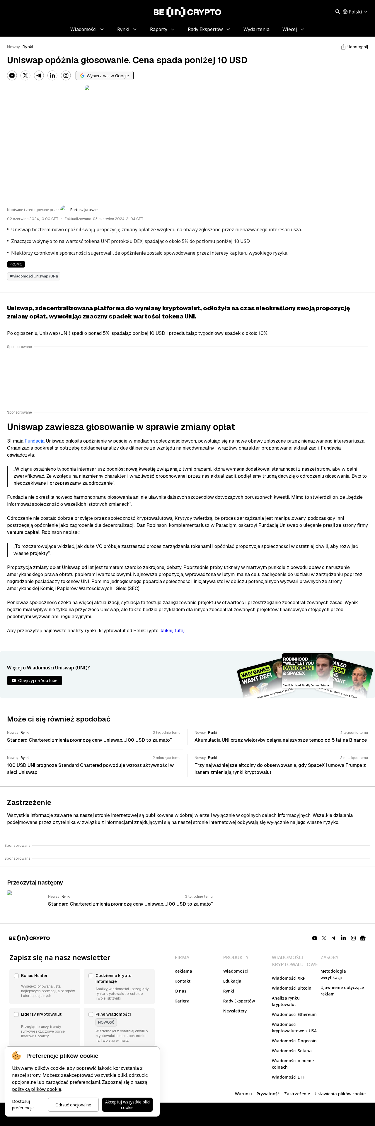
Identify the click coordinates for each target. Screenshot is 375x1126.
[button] (44, 986)
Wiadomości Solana (292, 1050)
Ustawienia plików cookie (340, 1093)
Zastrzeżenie (297, 1093)
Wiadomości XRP (288, 978)
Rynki (28, 46)
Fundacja (35, 441)
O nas (180, 991)
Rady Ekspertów (239, 1001)
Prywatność (268, 1093)
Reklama (183, 971)
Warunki (243, 1093)
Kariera (182, 1001)
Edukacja (232, 981)
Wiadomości (235, 971)
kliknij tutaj (173, 631)
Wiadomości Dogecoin (294, 1040)
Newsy (13, 46)
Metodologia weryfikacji (333, 974)
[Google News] (363, 938)
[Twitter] (25, 75)
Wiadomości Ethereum (294, 1014)
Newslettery (235, 1011)
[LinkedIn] (52, 75)
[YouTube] (12, 75)
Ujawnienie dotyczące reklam (342, 991)
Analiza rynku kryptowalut (286, 1001)
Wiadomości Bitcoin (291, 988)
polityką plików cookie (36, 1089)
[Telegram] (39, 75)
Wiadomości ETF (288, 1077)
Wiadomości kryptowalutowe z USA (294, 1028)
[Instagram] (66, 75)
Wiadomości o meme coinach (293, 1064)
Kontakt (182, 981)
